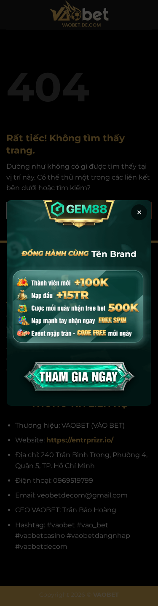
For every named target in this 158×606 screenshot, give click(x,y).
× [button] (139, 212)
